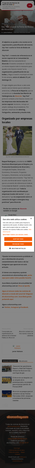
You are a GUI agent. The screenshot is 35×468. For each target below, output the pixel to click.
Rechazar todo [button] (18, 244)
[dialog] (17, 234)
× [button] (31, 218)
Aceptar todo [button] (18, 239)
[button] (17, 234)
